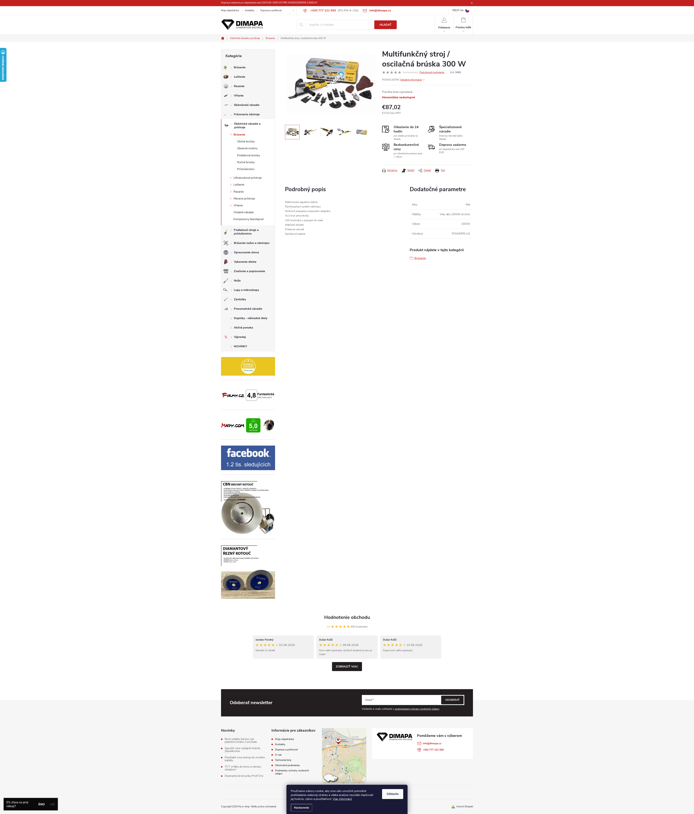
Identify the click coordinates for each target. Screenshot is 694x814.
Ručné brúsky (246, 162)
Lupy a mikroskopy (246, 290)
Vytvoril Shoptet (464, 806)
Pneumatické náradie (248, 309)
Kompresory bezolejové (249, 219)
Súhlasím (393, 794)
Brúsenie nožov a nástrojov (251, 243)
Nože (237, 281)
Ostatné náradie (244, 212)
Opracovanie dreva (246, 252)
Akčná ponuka (243, 328)
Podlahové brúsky (248, 155)
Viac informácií (342, 799)
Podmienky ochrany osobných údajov (292, 772)
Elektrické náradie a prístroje (247, 125)
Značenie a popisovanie (249, 271)
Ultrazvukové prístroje (248, 178)
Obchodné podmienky (287, 765)
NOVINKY (240, 346)
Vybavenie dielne (245, 262)
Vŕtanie (239, 96)
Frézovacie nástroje (247, 114)
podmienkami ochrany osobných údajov (417, 709)
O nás (278, 755)
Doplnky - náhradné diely (250, 318)
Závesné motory (247, 148)
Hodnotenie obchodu (347, 617)
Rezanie (239, 86)
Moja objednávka (230, 10)
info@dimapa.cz (432, 743)
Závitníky (240, 299)
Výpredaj (240, 337)
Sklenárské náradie (247, 105)
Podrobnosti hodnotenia (431, 72)
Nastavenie (301, 808)
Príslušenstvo (245, 169)
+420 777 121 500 (433, 749)
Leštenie (239, 77)
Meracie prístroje (244, 199)
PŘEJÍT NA (458, 10)
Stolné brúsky (246, 141)
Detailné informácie (411, 79)
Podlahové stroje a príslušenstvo (246, 232)
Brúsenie (240, 67)
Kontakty (249, 10)
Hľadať (385, 25)
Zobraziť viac (347, 667)
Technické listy (283, 760)
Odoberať (452, 700)
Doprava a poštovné (271, 10)
